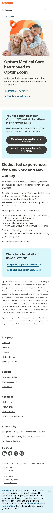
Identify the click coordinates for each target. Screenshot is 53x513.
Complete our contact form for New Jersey (26, 149)
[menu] (49, 3)
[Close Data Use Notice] (49, 490)
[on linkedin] (4, 453)
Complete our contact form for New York (26, 140)
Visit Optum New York (15, 91)
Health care (7, 10)
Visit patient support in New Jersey (24, 270)
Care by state (10, 17)
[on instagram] (21, 453)
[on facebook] (10, 453)
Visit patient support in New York (23, 264)
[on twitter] (16, 453)
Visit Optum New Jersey (16, 96)
